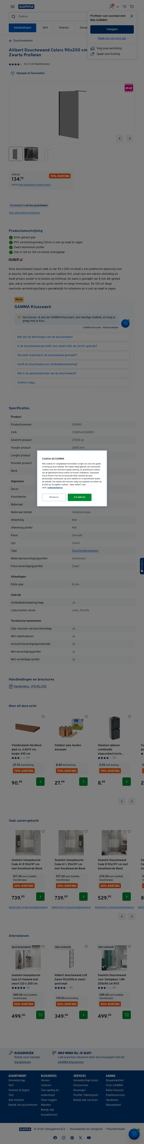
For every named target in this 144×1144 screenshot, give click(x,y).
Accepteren (80, 497)
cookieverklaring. (55, 488)
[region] (72, 478)
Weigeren (54, 497)
